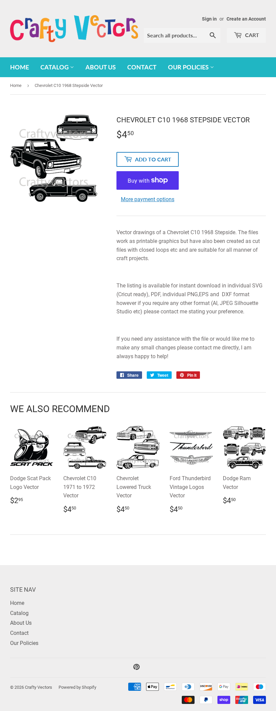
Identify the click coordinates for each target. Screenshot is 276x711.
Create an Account (246, 19)
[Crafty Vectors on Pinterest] (136, 667)
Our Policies (189, 67)
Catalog (55, 67)
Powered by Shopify (77, 687)
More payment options (147, 199)
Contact (142, 67)
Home (19, 67)
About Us (100, 67)
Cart (251, 35)
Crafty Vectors (38, 687)
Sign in (209, 19)
